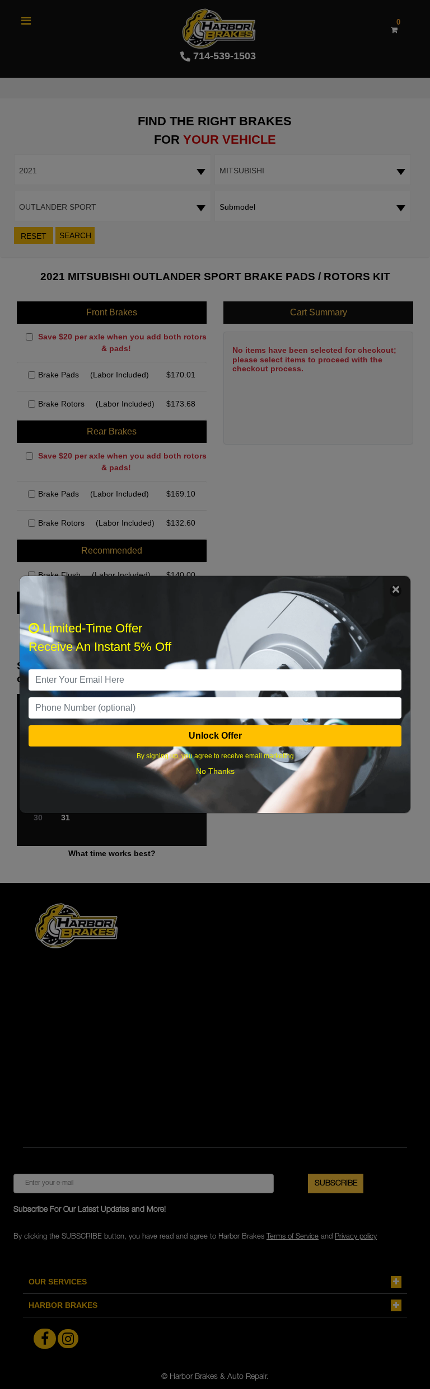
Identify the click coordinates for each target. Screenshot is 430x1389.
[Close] (395, 591)
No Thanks (215, 771)
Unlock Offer (215, 735)
